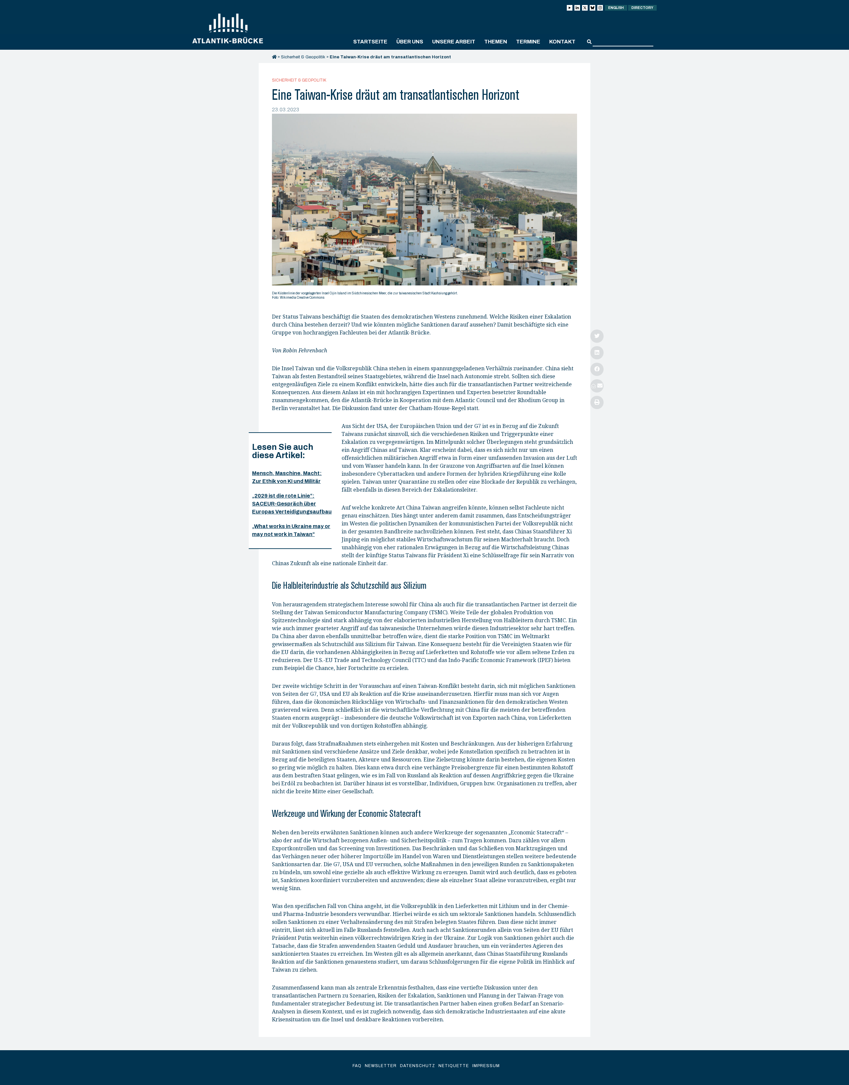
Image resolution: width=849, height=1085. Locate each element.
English (616, 8)
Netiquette (453, 1065)
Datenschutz (417, 1065)
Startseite (370, 41)
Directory (642, 8)
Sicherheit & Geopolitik (303, 57)
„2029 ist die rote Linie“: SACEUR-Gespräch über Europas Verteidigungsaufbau (292, 503)
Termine (528, 41)
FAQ (357, 1065)
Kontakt (562, 41)
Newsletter (381, 1065)
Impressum (486, 1065)
